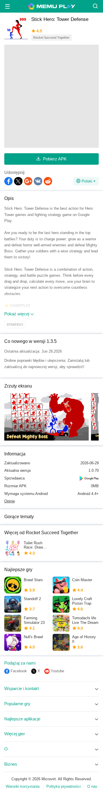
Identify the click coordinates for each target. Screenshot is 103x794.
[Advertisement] (51, 96)
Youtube (57, 671)
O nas (92, 787)
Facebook (19, 671)
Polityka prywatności (63, 787)
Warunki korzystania (22, 787)
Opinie (9, 501)
